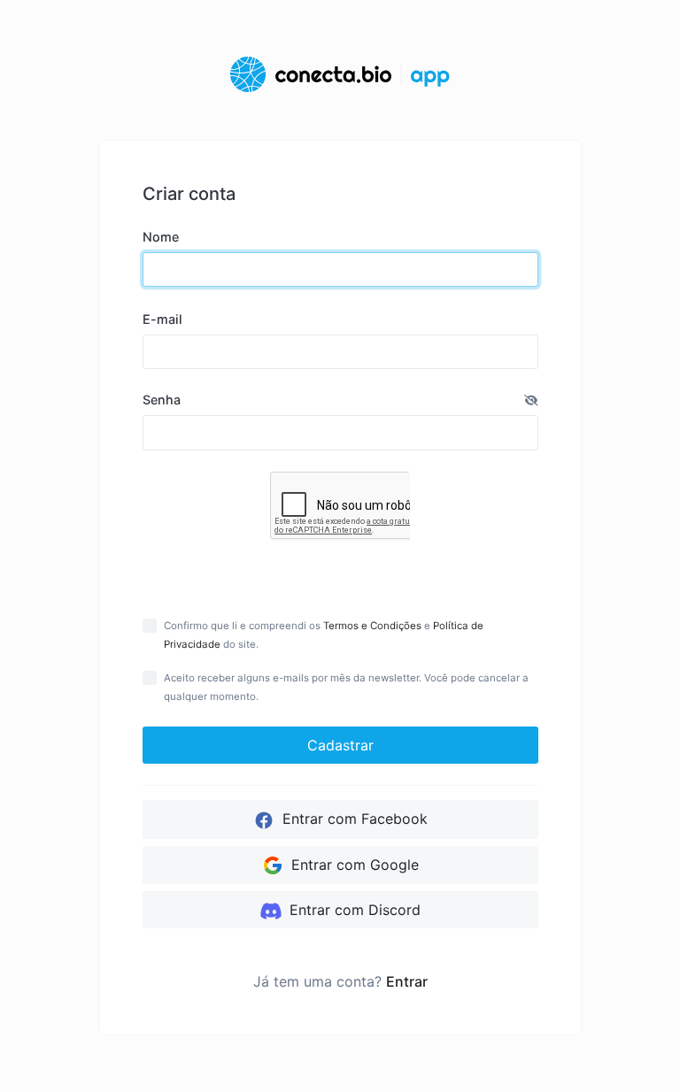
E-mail (162, 319)
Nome (161, 236)
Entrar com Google (353, 864)
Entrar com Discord (353, 910)
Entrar (407, 981)
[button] (531, 400)
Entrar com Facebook (353, 818)
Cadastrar (340, 745)
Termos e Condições (372, 625)
